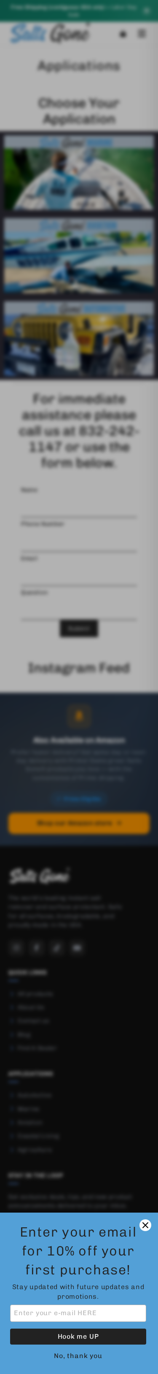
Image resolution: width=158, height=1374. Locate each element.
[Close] (145, 1225)
